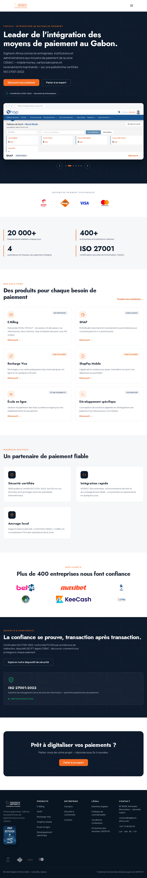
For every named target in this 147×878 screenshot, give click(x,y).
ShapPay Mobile (44, 821)
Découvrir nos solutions (21, 82)
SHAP (39, 811)
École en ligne (43, 827)
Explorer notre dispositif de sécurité (28, 662)
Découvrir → (134, 156)
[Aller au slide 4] (76, 165)
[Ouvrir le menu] (131, 6)
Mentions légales (100, 806)
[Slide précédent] (59, 166)
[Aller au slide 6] (81, 165)
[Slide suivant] (87, 166)
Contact (68, 819)
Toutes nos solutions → (130, 299)
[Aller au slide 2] (69, 165)
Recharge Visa (44, 816)
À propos (68, 806)
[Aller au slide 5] (78, 165)
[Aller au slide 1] (65, 165)
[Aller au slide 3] (73, 165)
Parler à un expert (56, 82)
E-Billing (40, 806)
